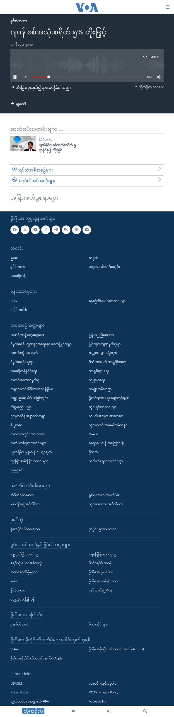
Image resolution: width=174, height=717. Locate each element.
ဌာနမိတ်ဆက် (19, 624)
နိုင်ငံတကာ (18, 21)
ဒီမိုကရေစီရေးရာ (22, 362)
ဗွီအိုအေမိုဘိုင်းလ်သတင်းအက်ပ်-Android (116, 649)
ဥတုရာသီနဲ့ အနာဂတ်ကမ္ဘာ (27, 416)
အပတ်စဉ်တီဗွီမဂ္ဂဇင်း (24, 572)
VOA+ (14, 649)
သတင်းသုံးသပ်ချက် (24, 353)
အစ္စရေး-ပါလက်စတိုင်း (104, 267)
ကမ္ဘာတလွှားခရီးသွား (103, 353)
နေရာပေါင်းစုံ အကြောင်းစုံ (106, 443)
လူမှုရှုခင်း (17, 470)
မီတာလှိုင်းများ (98, 624)
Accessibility (97, 701)
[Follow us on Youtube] (35, 229)
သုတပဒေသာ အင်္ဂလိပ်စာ (106, 504)
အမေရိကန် (18, 276)
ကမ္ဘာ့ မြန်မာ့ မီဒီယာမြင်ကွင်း (29, 398)
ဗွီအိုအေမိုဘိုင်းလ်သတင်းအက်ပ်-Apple (36, 658)
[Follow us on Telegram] (56, 229)
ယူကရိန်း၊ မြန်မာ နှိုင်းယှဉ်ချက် (31, 452)
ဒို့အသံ (93, 452)
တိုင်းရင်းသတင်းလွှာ (102, 407)
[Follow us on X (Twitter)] (25, 229)
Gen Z (93, 434)
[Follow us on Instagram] (45, 229)
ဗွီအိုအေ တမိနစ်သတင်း (105, 581)
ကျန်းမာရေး (97, 380)
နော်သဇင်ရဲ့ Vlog (100, 590)
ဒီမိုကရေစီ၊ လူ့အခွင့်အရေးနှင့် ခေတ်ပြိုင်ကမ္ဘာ (41, 344)
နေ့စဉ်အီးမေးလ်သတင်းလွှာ (107, 301)
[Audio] (109, 711)
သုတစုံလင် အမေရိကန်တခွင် (108, 425)
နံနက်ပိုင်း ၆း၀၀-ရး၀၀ (25, 529)
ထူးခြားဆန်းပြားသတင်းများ (29, 461)
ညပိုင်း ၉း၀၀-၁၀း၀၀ (102, 529)
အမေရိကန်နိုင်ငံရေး (23, 371)
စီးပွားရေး (17, 425)
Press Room (19, 692)
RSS (13, 301)
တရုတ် (93, 257)
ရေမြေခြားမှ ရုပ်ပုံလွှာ (103, 554)
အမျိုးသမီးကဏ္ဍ (100, 389)
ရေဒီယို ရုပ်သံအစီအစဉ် (26, 563)
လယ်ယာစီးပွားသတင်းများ (28, 443)
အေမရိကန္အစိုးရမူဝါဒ (103, 683)
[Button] (18, 104)
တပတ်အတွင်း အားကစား (27, 434)
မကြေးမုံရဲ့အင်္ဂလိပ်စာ (24, 504)
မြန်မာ (14, 257)
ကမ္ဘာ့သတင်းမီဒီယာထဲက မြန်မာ (31, 389)
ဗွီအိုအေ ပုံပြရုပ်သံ (101, 572)
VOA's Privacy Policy (103, 692)
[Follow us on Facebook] (14, 229)
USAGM (16, 683)
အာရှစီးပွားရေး (99, 371)
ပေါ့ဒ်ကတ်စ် (18, 310)
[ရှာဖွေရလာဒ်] (145, 711)
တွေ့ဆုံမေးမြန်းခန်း (23, 599)
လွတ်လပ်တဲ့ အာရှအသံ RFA (29, 701)
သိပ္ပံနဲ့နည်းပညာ (20, 407)
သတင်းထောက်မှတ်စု (24, 380)
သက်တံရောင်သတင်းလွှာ (106, 461)
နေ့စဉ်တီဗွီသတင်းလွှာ (24, 554)
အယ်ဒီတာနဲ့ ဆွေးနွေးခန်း (27, 335)
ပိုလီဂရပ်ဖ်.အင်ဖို (100, 563)
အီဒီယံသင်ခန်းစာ (22, 495)
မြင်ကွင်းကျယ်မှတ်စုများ (105, 344)
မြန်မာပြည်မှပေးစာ (101, 335)
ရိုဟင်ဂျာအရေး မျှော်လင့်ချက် (109, 398)
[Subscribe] (86, 229)
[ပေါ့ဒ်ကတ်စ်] (76, 229)
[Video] (73, 711)
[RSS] (66, 229)
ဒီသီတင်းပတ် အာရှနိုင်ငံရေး (107, 362)
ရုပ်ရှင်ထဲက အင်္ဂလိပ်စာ (104, 495)
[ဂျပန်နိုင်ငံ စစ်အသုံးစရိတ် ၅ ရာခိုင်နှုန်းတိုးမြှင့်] (23, 143)
